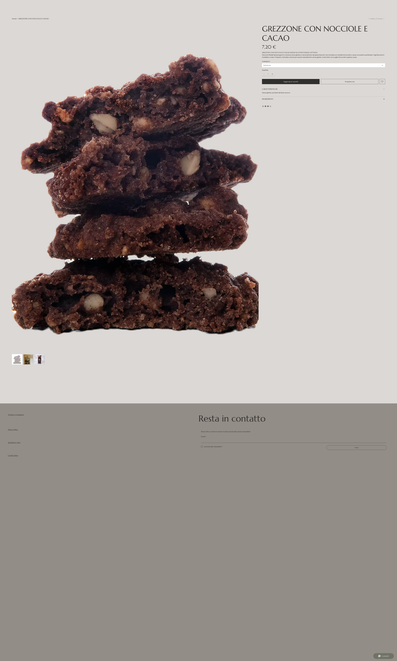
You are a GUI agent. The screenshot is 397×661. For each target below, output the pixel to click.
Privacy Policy (13, 430)
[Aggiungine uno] (272, 74)
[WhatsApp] (263, 106)
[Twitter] (270, 106)
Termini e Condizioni (16, 415)
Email (203, 436)
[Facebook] (265, 106)
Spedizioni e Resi (14, 442)
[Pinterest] (268, 106)
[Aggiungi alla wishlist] (382, 81)
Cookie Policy (13, 455)
